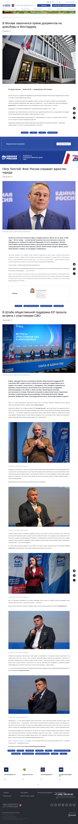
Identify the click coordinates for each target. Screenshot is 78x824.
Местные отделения (38, 8)
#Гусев (63, 753)
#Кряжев (54, 753)
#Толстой (18, 305)
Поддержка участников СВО (39, 12)
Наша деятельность (25, 8)
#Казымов (49, 750)
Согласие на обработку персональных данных (12, 819)
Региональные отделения (44, 792)
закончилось (16, 95)
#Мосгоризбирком (52, 132)
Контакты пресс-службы (27, 796)
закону (52, 112)
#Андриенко (11, 750)
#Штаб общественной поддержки (62, 750)
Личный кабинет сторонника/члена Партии (63, 5)
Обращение (44, 5)
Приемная (50, 8)
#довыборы (24, 132)
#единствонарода (58, 305)
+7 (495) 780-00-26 (64, 794)
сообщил (46, 103)
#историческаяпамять (46, 305)
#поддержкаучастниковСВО (42, 753)
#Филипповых (30, 750)
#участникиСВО (16, 753)
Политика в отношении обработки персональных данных (15, 818)
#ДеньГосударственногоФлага (31, 305)
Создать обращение (64, 143)
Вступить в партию (71, 8)
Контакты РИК (7, 796)
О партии (4, 8)
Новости (18, 17)
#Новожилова (39, 750)
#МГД (33, 132)
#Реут (42, 132)
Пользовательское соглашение (9, 816)
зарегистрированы (13, 119)
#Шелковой (20, 750)
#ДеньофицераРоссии (28, 753)
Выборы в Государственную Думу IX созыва (17, 740)
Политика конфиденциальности (9, 817)
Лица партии (13, 8)
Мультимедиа (59, 8)
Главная (4, 17)
